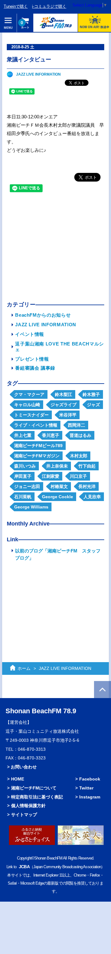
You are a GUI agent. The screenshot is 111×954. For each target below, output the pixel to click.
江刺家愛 (50, 476)
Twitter (86, 787)
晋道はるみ (80, 435)
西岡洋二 (76, 425)
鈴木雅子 (91, 394)
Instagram (89, 796)
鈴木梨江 (63, 394)
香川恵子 (50, 435)
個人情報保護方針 (28, 805)
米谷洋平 (67, 414)
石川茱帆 (22, 496)
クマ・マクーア (29, 394)
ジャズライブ (63, 404)
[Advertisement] (55, 248)
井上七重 (22, 435)
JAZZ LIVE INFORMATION (38, 74)
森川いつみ (25, 466)
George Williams (31, 506)
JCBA (24, 866)
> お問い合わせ (22, 766)
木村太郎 (78, 455)
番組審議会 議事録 (35, 368)
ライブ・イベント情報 (35, 425)
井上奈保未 (57, 466)
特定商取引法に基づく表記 (37, 796)
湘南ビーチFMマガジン (37, 455)
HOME (17, 778)
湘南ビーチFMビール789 (38, 445)
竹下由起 (87, 466)
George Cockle (57, 496)
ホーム (24, 668)
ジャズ (93, 404)
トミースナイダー (31, 414)
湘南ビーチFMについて (33, 787)
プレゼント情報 (32, 359)
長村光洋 (87, 486)
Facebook (89, 778)
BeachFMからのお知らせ (43, 315)
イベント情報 (29, 334)
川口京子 (78, 476)
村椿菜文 (59, 486)
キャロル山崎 (27, 404)
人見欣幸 (92, 496)
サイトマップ (24, 814)
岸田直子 (22, 476)
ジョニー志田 (27, 486)
